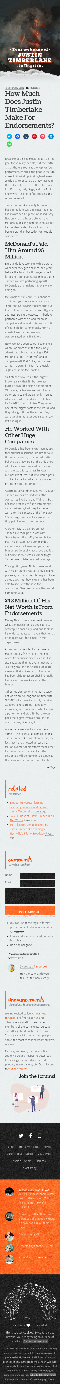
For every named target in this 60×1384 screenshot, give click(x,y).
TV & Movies (43, 1154)
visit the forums (17, 1069)
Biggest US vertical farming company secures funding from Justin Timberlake (29, 807)
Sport (27, 1161)
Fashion (16, 1161)
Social (29, 1154)
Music (9, 1154)
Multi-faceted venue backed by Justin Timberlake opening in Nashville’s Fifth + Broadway (29, 829)
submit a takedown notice (43, 1374)
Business (35, 87)
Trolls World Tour (29, 1147)
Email (8, 882)
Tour (19, 1154)
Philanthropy (29, 1168)
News (47, 1147)
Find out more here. (35, 1341)
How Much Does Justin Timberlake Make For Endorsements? (29, 109)
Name (8, 875)
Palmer (11, 1147)
